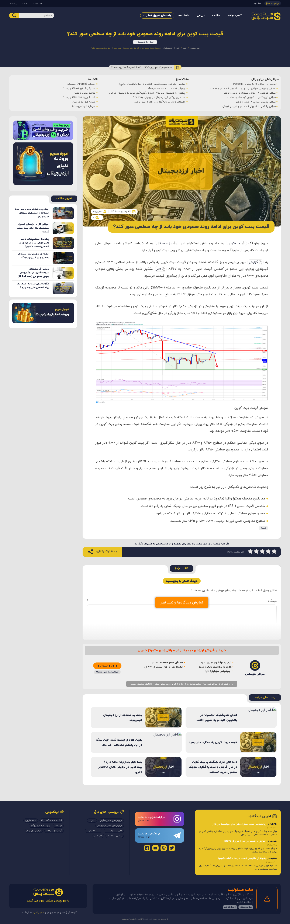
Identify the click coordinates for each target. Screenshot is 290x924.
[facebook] (147, 848)
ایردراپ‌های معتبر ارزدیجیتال (109, 825)
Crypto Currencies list (51, 820)
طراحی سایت (162, 919)
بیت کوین (234, 243)
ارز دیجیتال (164, 243)
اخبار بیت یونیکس (114, 830)
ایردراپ (257, 3)
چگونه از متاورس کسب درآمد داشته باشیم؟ (242, 858)
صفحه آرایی (30, 820)
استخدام (37, 3)
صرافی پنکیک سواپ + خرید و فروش (255, 102)
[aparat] (163, 848)
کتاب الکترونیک (93, 830)
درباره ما (25, 3)
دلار (158, 269)
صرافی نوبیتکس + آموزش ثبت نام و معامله (251, 97)
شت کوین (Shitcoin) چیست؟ (78, 97)
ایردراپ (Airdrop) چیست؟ (81, 84)
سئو (154, 919)
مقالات (216, 15)
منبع (263, 528)
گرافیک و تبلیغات (54, 830)
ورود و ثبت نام (107, 666)
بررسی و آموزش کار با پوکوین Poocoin (254, 84)
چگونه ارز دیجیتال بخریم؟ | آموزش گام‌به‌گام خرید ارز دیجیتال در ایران (146, 93)
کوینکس (98, 835)
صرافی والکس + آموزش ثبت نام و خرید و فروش (249, 106)
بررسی (201, 15)
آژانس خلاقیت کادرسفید (132, 919)
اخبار (185, 48)
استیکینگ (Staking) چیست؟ (78, 88)
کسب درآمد (235, 15)
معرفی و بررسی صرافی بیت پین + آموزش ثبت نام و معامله (243, 88)
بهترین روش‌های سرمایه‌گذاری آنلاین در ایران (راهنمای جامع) (152, 84)
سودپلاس (195, 48)
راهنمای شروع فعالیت (157, 15)
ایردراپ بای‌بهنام (34, 830)
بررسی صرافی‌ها (114, 835)
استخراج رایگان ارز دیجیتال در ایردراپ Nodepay (159, 97)
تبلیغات (14, 3)
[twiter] (172, 848)
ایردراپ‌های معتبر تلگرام (111, 820)
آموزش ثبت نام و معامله (107, 672)
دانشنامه (183, 15)
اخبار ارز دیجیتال (145, 42)
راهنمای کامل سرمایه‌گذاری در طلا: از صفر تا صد (159, 102)
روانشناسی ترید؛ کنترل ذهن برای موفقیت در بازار (239, 824)
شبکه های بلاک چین (83, 102)
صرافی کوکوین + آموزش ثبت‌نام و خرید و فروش (249, 93)
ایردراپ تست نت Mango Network (166, 88)
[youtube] (155, 848)
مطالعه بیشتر (246, 907)
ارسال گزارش (230, 907)
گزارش (253, 262)
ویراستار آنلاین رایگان (40, 825)
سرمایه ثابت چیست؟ (83, 106)
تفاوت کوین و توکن (84, 93)
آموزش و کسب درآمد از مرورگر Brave (245, 841)
